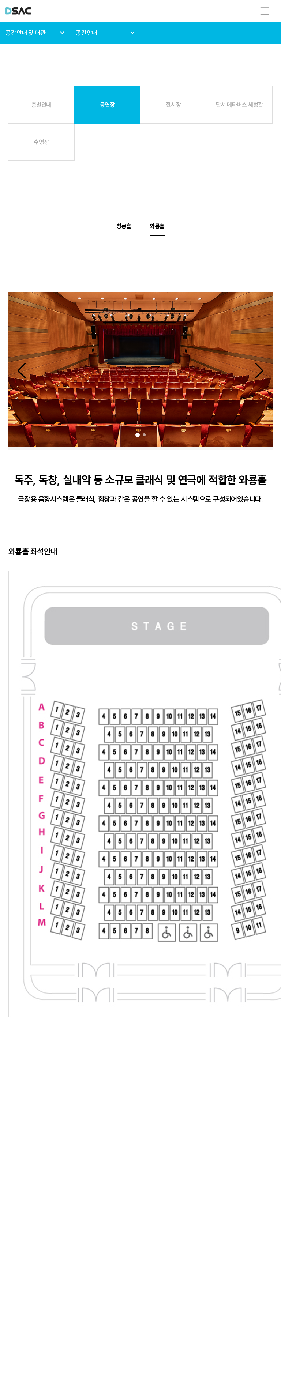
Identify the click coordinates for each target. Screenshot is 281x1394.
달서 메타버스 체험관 (239, 104)
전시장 (173, 104)
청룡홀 (123, 226)
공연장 (107, 104)
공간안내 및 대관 (25, 33)
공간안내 (86, 33)
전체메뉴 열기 (265, 11)
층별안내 (41, 104)
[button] (35, 371)
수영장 (41, 142)
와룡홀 (157, 226)
